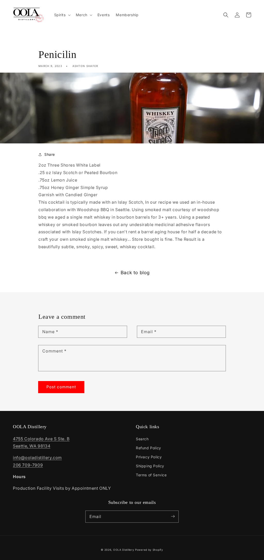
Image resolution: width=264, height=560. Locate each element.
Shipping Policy (150, 466)
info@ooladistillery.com (37, 457)
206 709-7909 (28, 465)
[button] (226, 15)
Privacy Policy (149, 457)
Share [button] (49, 154)
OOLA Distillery (123, 549)
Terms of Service (151, 475)
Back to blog (135, 272)
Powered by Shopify (149, 549)
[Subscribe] (172, 516)
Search (142, 439)
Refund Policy (148, 448)
